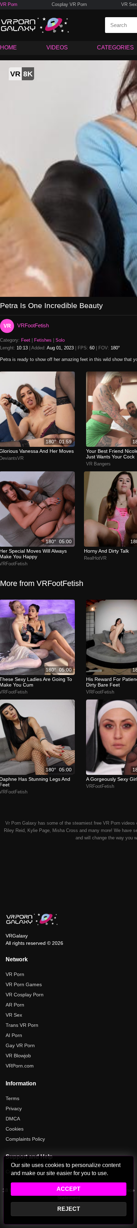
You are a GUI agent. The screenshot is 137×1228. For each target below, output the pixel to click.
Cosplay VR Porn (69, 4)
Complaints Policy (25, 1139)
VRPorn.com (20, 1066)
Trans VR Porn (22, 1025)
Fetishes (43, 340)
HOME (8, 47)
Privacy (14, 1108)
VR (7, 326)
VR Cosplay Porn (25, 994)
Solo (60, 340)
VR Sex (129, 4)
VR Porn (8, 4)
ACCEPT (68, 1189)
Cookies (15, 1129)
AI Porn (14, 1035)
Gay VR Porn (20, 1045)
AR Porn (15, 1005)
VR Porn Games (24, 984)
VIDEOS (57, 47)
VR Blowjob (18, 1055)
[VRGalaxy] (32, 919)
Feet (25, 340)
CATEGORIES (115, 47)
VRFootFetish (33, 325)
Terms (12, 1098)
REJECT (68, 1209)
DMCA (13, 1118)
